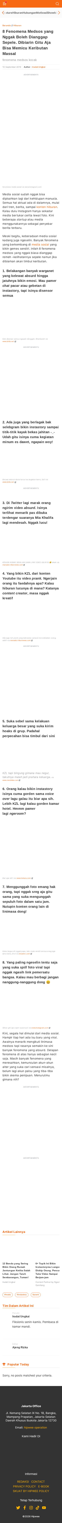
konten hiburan (47, 207)
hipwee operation (35, 1427)
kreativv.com (24, 954)
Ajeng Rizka (20, 1347)
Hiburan (17, 12)
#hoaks (7, 1294)
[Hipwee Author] (19, 1334)
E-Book (43, 1486)
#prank (36, 1294)
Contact (38, 1481)
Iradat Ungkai (38, 67)
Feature (7, 12)
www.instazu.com (24, 878)
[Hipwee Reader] (13, 1334)
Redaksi (23, 1481)
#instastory (22, 1294)
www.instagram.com (39, 1028)
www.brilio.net (8, 341)
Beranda (6, 25)
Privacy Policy (24, 1486)
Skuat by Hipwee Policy (31, 1491)
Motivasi (41, 12)
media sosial (40, 244)
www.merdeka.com (10, 780)
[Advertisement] (31, 109)
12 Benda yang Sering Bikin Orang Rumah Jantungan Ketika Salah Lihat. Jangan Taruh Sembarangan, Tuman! (16, 1270)
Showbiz (52, 12)
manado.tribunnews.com (12, 565)
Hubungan (29, 12)
